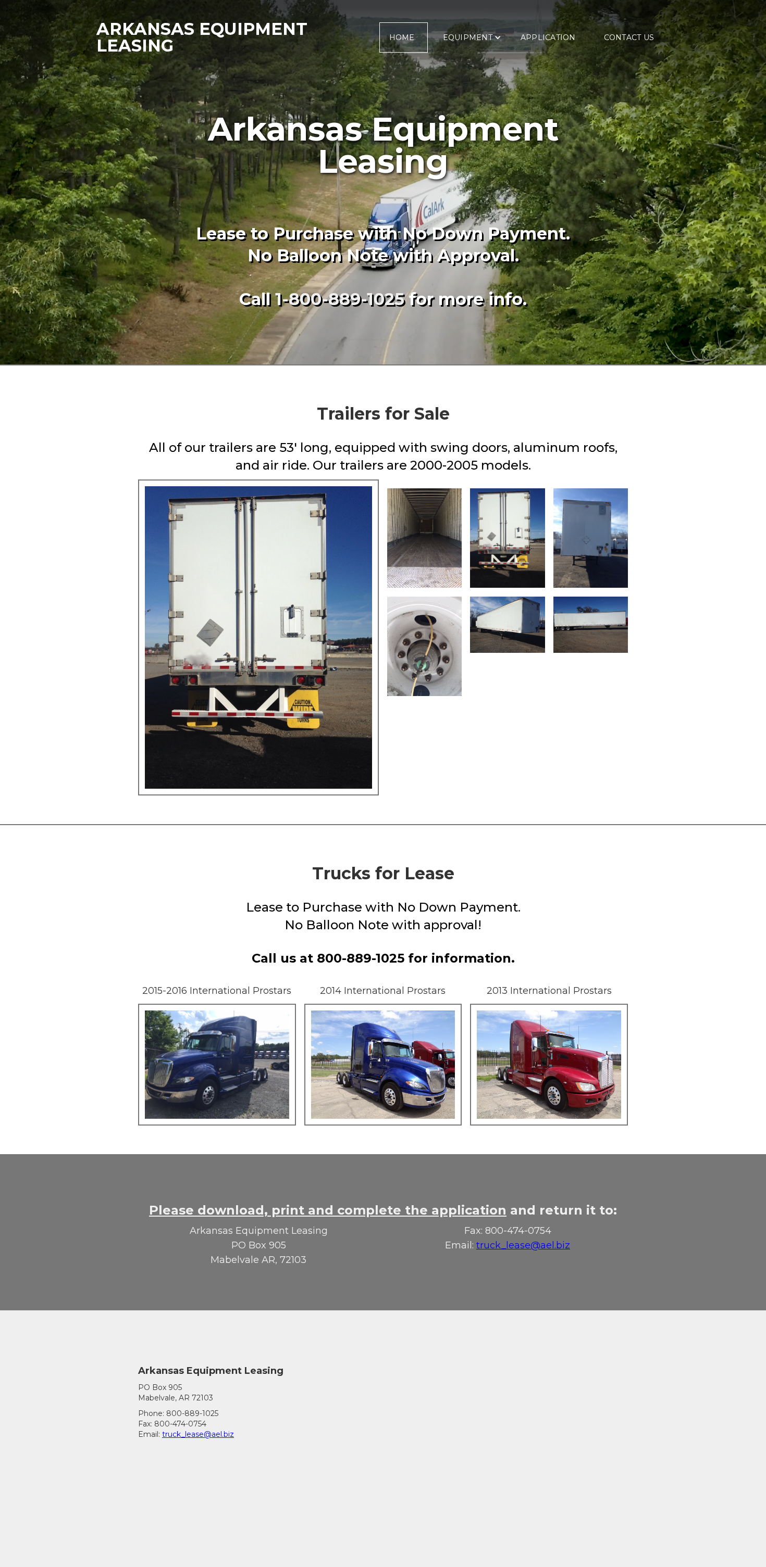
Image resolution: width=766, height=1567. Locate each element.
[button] (469, 37)
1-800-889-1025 (339, 299)
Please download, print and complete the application (327, 1210)
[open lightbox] (258, 637)
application (548, 37)
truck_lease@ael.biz (523, 1245)
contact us (629, 37)
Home (402, 37)
